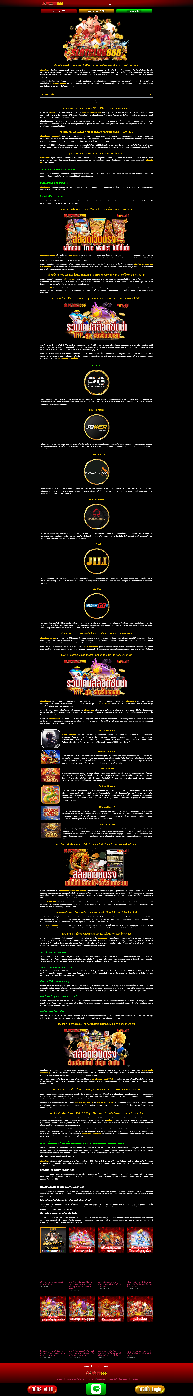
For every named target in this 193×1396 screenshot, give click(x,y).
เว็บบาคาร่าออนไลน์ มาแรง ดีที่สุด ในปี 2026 (51, 1283)
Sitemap (106, 1366)
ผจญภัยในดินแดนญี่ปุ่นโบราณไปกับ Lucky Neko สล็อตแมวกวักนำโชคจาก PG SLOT (82, 1353)
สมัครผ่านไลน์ (134, 11)
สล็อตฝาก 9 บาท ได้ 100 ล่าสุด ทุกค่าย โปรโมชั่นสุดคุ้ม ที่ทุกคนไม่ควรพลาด (139, 1284)
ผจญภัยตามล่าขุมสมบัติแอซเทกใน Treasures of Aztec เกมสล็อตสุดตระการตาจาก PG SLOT (81, 1285)
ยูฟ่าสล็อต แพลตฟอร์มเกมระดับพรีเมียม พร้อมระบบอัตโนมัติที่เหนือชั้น (139, 1353)
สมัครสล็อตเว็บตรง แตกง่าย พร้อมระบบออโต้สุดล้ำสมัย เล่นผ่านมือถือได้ (110, 1284)
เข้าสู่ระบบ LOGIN (96, 11)
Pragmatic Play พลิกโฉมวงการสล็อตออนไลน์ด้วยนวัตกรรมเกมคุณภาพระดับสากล (52, 1353)
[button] (110, 3)
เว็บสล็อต (135, 1379)
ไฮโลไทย (80, 1379)
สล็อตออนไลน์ (60, 1379)
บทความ (96, 1366)
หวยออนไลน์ (112, 1379)
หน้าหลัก (86, 1366)
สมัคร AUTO (58, 11)
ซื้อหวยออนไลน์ (124, 1379)
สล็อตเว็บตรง (71, 1379)
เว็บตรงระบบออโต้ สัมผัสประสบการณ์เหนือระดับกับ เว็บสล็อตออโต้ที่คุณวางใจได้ (110, 1353)
